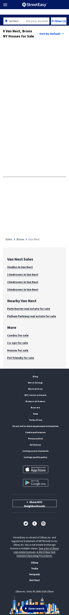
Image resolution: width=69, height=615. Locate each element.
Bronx (20, 239)
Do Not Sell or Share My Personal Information (36, 426)
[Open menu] (5, 5)
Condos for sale (18, 335)
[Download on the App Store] (35, 469)
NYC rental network (35, 395)
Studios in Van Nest (20, 267)
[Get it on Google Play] (35, 483)
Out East (34, 580)
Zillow (34, 562)
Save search (36, 608)
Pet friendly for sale (20, 358)
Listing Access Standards (35, 451)
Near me (35, 407)
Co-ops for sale (17, 343)
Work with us (35, 388)
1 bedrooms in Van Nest (22, 274)
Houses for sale (17, 350)
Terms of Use (35, 420)
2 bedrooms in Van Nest (22, 282)
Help (35, 413)
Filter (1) (60, 21)
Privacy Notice (35, 438)
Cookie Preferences (35, 432)
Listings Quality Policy (35, 457)
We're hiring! (35, 382)
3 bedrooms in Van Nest (22, 289)
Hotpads (34, 574)
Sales (9, 239)
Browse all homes (35, 401)
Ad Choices (35, 444)
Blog (35, 376)
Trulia (34, 568)
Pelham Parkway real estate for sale (31, 316)
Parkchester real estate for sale (28, 308)
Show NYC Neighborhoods (34, 503)
